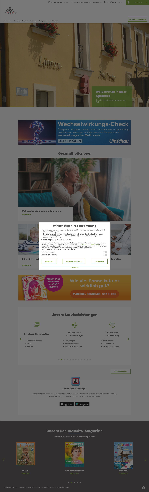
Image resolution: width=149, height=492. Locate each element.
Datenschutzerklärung (90, 244)
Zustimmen (99, 261)
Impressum (74, 267)
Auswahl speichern (73, 261)
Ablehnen (49, 261)
